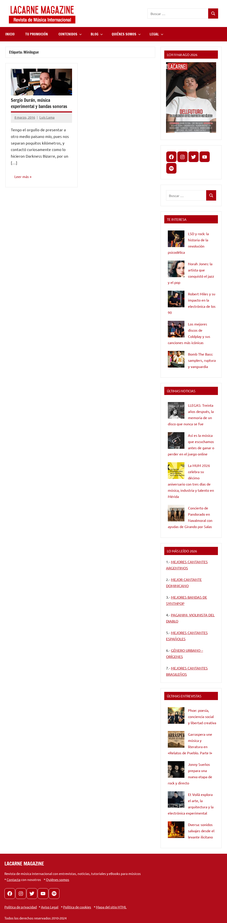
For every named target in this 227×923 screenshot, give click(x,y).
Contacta (13, 879)
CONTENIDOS (68, 34)
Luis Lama (47, 117)
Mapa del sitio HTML (111, 907)
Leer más (21, 176)
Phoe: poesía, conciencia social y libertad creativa (202, 716)
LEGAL (154, 34)
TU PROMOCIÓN (36, 34)
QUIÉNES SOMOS (124, 34)
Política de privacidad (20, 907)
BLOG (94, 34)
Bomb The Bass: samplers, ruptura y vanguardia (202, 360)
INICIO (10, 34)
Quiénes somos (57, 879)
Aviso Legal (49, 907)
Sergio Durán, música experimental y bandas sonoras (39, 103)
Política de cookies (77, 907)
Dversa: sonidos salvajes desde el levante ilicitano (201, 830)
